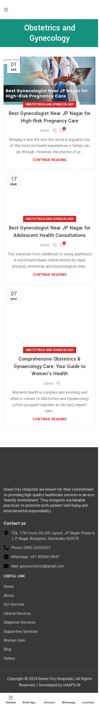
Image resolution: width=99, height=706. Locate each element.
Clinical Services (17, 613)
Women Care (14, 640)
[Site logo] (38, 9)
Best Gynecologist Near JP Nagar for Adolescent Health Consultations (50, 231)
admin (45, 130)
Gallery (9, 658)
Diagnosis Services (19, 622)
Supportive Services (21, 631)
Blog (7, 649)
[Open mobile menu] (6, 9)
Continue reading (50, 160)
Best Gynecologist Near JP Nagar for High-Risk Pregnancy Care (50, 117)
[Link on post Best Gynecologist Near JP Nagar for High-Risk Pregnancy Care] (49, 81)
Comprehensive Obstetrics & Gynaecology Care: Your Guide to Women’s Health (50, 366)
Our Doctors (14, 604)
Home (9, 586)
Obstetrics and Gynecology (49, 104)
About (9, 595)
